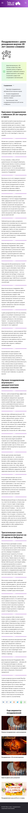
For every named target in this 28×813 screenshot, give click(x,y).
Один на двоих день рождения (10, 777)
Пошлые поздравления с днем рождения (13, 732)
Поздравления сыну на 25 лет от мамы (13, 798)
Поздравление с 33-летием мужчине (12, 757)
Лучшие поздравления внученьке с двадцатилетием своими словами (12, 95)
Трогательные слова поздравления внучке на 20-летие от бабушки (13, 102)
